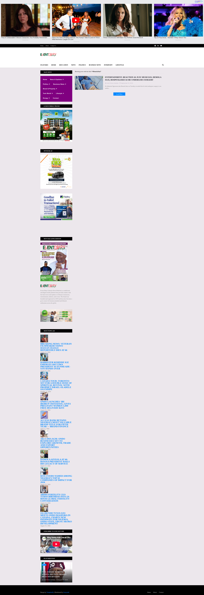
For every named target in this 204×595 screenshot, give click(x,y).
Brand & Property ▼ (50, 89)
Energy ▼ (46, 98)
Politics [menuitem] (82, 65)
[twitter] (56, 228)
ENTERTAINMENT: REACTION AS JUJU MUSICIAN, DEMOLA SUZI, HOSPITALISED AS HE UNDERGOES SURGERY (133, 78)
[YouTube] (56, 231)
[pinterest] (56, 230)
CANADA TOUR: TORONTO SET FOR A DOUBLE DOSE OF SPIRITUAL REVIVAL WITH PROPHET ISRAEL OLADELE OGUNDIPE (56, 385)
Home (41, 46)
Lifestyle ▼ (60, 93)
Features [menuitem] (44, 65)
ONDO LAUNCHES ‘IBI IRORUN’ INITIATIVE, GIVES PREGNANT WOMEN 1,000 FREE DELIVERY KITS (55, 404)
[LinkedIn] (56, 232)
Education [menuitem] (63, 65)
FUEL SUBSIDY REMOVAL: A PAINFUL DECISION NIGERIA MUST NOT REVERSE (54, 574)
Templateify (50, 592)
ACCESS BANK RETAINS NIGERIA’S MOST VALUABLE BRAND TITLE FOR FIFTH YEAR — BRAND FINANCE (56, 423)
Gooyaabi (66, 592)
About (47, 46)
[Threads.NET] (56, 233)
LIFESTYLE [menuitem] (120, 65)
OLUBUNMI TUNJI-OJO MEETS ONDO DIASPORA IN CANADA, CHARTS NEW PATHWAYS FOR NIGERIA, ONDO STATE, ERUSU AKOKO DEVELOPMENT (56, 518)
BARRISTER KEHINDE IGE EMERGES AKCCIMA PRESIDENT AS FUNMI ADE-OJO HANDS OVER (55, 365)
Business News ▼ (59, 84)
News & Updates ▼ (57, 79)
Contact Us (53, 46)
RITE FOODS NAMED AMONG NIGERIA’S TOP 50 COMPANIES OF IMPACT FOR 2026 (56, 479)
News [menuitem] (73, 65)
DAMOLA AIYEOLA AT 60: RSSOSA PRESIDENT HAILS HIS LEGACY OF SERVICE (55, 461)
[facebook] (56, 227)
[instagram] (56, 229)
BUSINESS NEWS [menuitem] (95, 65)
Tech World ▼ (48, 93)
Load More (119, 94)
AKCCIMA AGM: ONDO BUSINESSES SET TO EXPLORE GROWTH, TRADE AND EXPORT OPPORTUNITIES (55, 443)
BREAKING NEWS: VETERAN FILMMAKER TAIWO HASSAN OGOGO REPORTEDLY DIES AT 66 (56, 347)
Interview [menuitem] (108, 65)
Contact (56, 98)
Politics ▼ (46, 84)
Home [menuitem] (53, 65)
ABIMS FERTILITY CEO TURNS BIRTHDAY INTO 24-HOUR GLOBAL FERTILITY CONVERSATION (55, 497)
